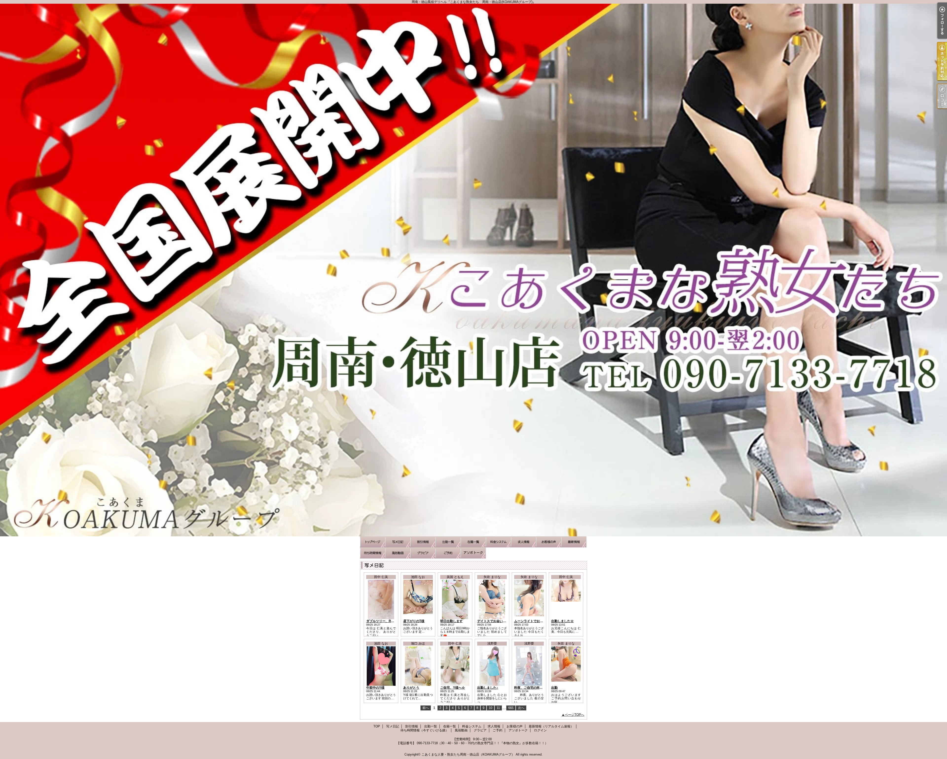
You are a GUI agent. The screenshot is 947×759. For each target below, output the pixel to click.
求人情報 (523, 541)
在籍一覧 (473, 541)
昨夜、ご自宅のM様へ (530, 687)
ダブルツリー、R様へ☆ (383, 621)
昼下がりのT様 (413, 621)
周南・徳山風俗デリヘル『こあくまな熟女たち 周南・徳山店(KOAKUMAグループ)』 (473, 270)
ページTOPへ (574, 715)
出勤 (554, 687)
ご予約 (448, 553)
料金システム (498, 541)
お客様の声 (548, 541)
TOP (372, 541)
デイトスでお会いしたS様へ (497, 621)
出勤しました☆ (562, 621)
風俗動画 (397, 553)
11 (498, 708)
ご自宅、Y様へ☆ (452, 687)
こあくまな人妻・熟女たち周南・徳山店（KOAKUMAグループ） (468, 754)
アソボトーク (473, 553)
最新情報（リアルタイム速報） (573, 541)
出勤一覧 (448, 541)
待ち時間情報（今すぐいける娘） (372, 553)
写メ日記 (397, 541)
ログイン (540, 730)
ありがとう (411, 687)
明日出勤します (451, 621)
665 (510, 708)
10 (490, 708)
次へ (521, 708)
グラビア (423, 553)
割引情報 (423, 541)
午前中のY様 (375, 687)
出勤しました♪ (487, 687)
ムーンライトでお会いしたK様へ (537, 621)
